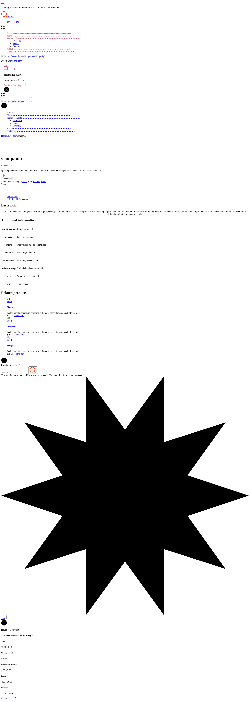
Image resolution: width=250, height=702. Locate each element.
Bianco (10, 307)
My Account (13, 22)
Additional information (17, 199)
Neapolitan (11, 326)
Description (12, 196)
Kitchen (36, 181)
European (11, 345)
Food (24, 181)
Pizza (43, 181)
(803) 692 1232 (15, 61)
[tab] (128, 196)
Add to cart (7, 179)
